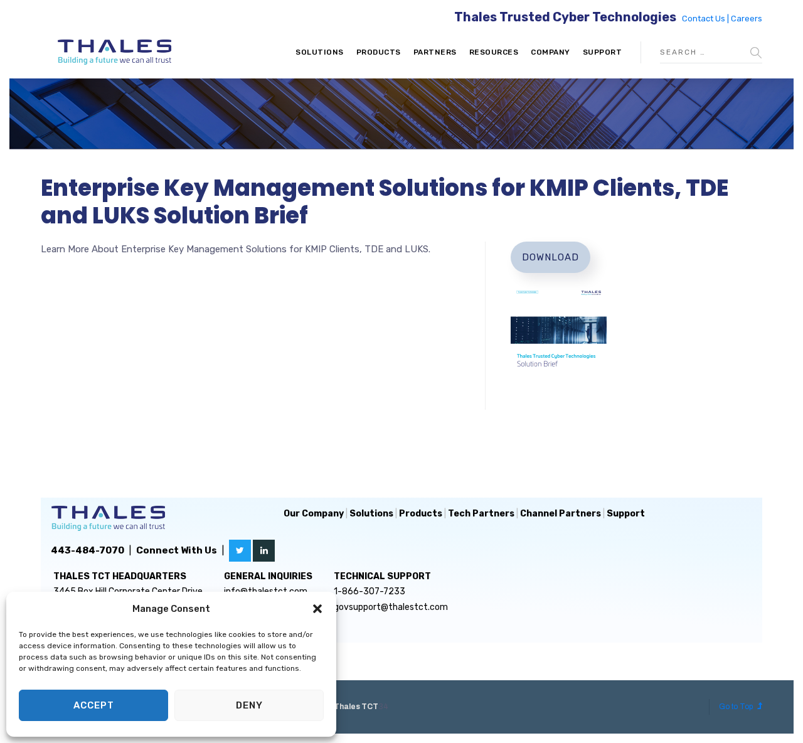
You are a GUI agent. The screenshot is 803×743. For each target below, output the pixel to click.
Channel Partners (560, 513)
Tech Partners (481, 513)
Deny (249, 705)
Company (550, 52)
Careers (746, 18)
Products (378, 52)
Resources (494, 52)
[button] (317, 608)
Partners (435, 52)
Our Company (314, 513)
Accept (93, 705)
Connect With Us (176, 550)
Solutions (319, 52)
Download (550, 257)
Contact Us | (706, 18)
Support (602, 52)
